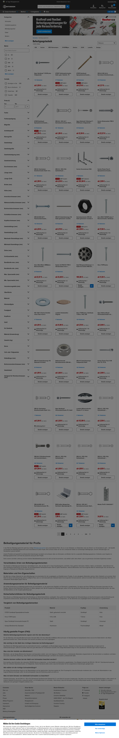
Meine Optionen (100, 733)
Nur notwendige (100, 728)
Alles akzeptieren (100, 724)
